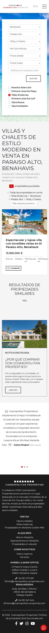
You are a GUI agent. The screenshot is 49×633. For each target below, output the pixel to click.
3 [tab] (27, 467)
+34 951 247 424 (26, 600)
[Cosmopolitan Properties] (15, 6)
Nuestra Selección (21, 87)
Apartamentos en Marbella (24, 541)
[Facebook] (16, 623)
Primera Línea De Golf (23, 98)
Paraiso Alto (17, 199)
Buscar (33, 78)
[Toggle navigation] (44, 6)
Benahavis (35, 196)
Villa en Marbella (24, 537)
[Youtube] (33, 623)
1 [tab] (22, 467)
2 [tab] (24, 467)
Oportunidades (19, 106)
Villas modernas (24, 524)
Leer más (13, 390)
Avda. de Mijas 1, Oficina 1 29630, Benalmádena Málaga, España (24, 592)
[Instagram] (27, 623)
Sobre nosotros (24, 554)
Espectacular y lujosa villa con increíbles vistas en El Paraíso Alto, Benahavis (24, 243)
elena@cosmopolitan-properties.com (25, 603)
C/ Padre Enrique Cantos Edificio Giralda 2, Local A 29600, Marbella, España (24, 570)
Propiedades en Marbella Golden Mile (24, 527)
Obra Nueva (17, 102)
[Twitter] (21, 623)
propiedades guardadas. (25, 186)
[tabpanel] (24, 428)
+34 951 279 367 (26, 578)
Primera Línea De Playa (23, 91)
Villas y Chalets (33, 199)
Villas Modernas (20, 95)
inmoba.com (36, 618)
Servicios (24, 557)
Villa (24, 300)
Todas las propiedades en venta (26, 192)
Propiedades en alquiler (24, 544)
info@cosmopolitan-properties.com (25, 581)
